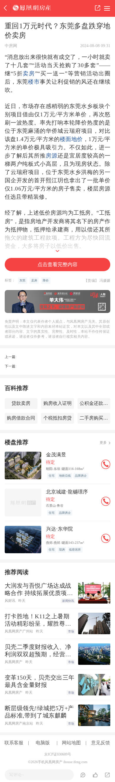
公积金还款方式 (95, 403)
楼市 (34, 82)
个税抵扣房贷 (57, 417)
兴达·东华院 (59, 529)
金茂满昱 (56, 455)
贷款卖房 (21, 403)
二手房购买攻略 (95, 417)
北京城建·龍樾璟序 (67, 492)
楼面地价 (71, 139)
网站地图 (71, 742)
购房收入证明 (57, 403)
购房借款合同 (21, 417)
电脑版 (43, 742)
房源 (52, 156)
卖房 (29, 73)
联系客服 (13, 742)
